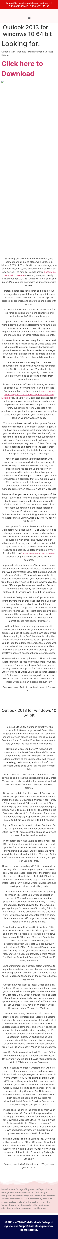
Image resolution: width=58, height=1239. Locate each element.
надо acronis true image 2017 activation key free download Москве (27, 394)
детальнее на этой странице (39, 553)
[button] (29, 17)
